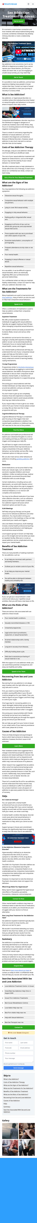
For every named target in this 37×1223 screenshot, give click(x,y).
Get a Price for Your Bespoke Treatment (18, 177)
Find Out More (18, 430)
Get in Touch (18, 77)
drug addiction (7, 297)
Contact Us (18, 1027)
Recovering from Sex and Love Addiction (17, 1098)
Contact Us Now (18, 899)
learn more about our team (20, 970)
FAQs (5, 1104)
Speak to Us (18, 304)
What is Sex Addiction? (11, 1079)
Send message (18, 1068)
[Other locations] (28, 4)
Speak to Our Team (18, 672)
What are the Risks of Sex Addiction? (16, 1094)
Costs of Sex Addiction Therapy (14, 1082)
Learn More (18, 746)
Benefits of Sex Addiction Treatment (16, 1091)
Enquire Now (18, 966)
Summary (7, 1107)
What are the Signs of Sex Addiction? (16, 1085)
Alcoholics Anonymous (26, 367)
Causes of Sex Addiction (12, 1101)
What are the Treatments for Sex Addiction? (18, 1088)
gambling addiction (22, 459)
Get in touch (18, 21)
